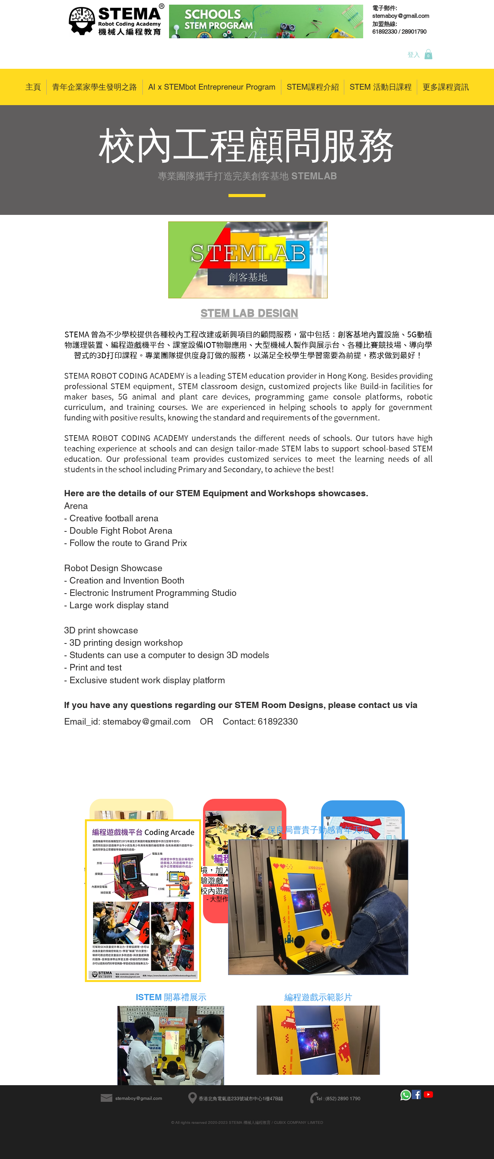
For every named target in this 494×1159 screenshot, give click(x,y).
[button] (428, 54)
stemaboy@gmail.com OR (163, 722)
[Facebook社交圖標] (416, 1094)
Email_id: (83, 722)
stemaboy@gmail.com (138, 1098)
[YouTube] (428, 1094)
